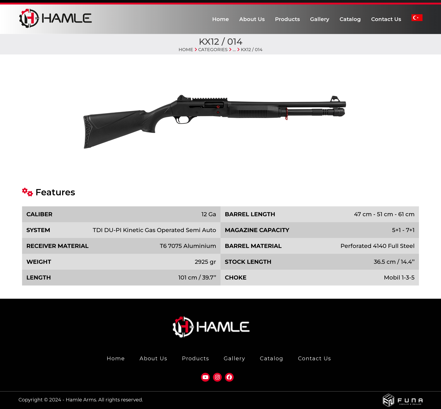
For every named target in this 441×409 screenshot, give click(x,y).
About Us (252, 19)
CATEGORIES (212, 49)
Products (287, 19)
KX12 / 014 (251, 49)
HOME (186, 49)
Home (220, 19)
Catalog (350, 19)
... (234, 49)
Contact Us (386, 19)
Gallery (319, 19)
